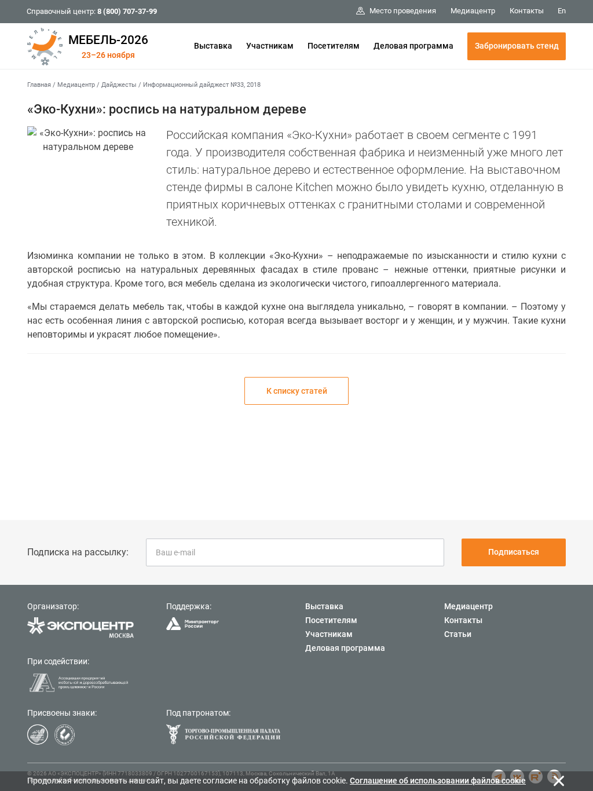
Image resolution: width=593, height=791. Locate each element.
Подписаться (513, 551)
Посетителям (334, 45)
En (562, 10)
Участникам (270, 45)
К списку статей (296, 390)
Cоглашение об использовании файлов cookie (438, 780)
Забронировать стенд (517, 45)
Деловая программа (413, 45)
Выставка (213, 45)
